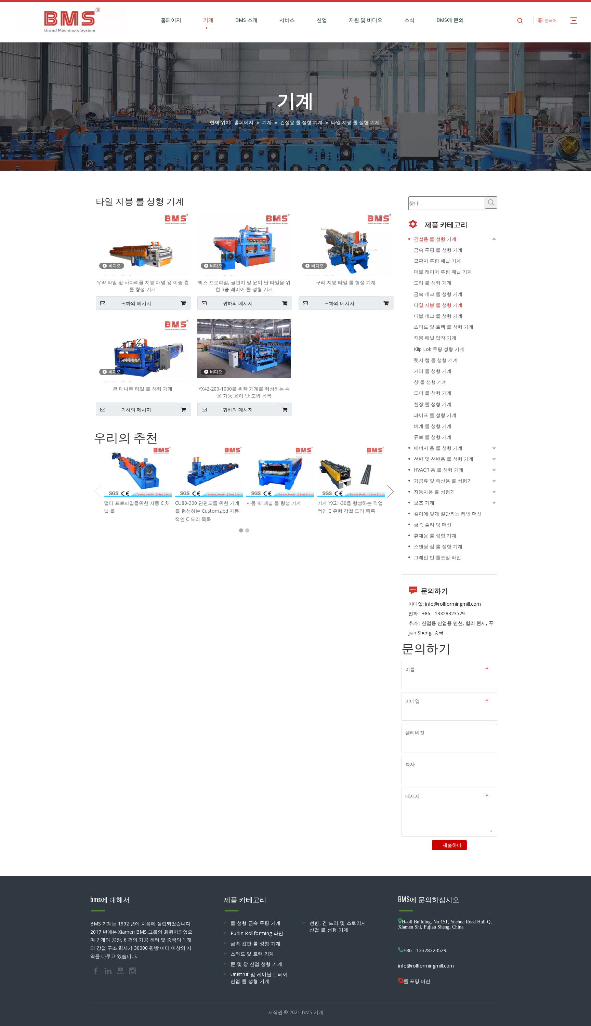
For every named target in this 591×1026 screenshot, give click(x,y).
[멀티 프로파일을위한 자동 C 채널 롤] (138, 471)
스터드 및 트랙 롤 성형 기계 (443, 327)
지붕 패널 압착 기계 (435, 337)
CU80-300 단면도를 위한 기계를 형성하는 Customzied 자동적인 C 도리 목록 (207, 511)
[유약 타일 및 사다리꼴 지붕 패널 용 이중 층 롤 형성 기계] (143, 248)
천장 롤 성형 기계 (432, 404)
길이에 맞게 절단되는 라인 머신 (448, 513)
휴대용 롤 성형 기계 (435, 535)
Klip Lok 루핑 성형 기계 (439, 349)
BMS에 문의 (450, 19)
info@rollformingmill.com (453, 604)
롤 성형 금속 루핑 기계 (256, 923)
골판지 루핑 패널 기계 (437, 261)
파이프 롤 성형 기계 (435, 415)
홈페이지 (171, 19)
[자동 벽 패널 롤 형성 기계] (280, 471)
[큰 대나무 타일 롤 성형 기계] (143, 354)
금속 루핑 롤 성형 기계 (438, 250)
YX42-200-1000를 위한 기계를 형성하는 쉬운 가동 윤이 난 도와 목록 (244, 392)
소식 (409, 19)
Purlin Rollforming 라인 (257, 933)
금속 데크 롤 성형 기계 (438, 294)
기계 (208, 19)
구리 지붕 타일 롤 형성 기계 (346, 282)
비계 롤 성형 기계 (432, 426)
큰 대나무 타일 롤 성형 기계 (142, 388)
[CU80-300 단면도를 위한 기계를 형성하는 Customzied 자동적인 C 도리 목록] (209, 471)
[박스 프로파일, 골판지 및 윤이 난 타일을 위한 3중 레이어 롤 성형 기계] (244, 248)
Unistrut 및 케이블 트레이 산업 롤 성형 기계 (259, 977)
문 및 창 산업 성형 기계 (256, 964)
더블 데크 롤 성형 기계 (438, 316)
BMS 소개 (246, 19)
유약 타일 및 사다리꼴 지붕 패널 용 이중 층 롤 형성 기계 (142, 285)
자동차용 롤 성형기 (434, 491)
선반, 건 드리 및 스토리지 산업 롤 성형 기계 (338, 926)
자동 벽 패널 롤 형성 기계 (273, 503)
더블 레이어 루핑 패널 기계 (443, 271)
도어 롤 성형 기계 (432, 393)
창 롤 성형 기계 (430, 382)
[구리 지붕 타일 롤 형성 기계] (346, 248)
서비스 (287, 19)
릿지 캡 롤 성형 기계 (436, 360)
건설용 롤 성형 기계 (435, 239)
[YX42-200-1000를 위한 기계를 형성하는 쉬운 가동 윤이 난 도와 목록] (244, 348)
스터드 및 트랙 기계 (252, 953)
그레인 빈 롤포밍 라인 (437, 557)
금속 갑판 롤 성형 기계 (256, 943)
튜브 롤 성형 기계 (432, 437)
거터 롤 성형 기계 (432, 371)
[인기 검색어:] (491, 202)
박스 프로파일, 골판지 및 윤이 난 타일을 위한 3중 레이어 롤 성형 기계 (244, 285)
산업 (322, 19)
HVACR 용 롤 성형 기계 (438, 469)
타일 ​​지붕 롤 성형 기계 (438, 305)
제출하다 (452, 845)
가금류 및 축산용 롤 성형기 (443, 480)
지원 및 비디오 (365, 19)
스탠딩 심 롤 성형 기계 (438, 546)
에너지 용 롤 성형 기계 (438, 448)
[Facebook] (96, 970)
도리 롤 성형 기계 (432, 282)
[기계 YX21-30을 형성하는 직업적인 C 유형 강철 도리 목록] (351, 471)
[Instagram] (132, 970)
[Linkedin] (109, 970)
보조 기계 (424, 502)
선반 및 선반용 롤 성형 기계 (443, 459)
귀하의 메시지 (136, 303)
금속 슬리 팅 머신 (432, 524)
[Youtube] (121, 970)
